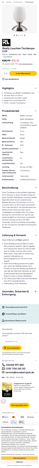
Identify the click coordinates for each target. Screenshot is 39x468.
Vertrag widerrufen (19, 405)
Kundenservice (8, 361)
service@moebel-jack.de (19, 372)
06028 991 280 (15, 364)
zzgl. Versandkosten (26, 64)
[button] (14, 35)
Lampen (8, 2)
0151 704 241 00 (15, 368)
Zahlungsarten (8, 413)
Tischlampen (29, 2)
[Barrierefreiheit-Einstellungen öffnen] (3, 401)
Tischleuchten (18, 2)
